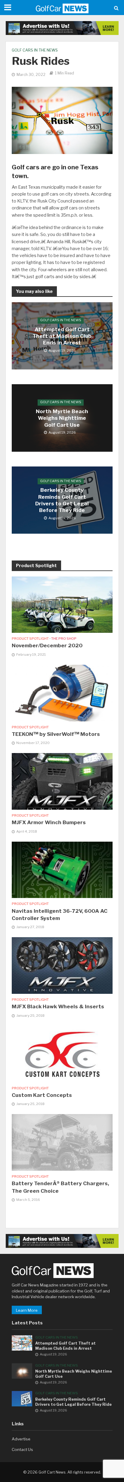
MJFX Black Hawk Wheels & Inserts (58, 1006)
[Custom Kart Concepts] (62, 1053)
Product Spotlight (30, 638)
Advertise (21, 1438)
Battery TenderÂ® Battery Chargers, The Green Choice (60, 1187)
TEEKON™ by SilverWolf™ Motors (56, 734)
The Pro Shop (63, 638)
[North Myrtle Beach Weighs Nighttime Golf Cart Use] (22, 1370)
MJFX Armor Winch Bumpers (49, 822)
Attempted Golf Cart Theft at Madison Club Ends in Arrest (62, 336)
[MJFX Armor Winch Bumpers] (62, 781)
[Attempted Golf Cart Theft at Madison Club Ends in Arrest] (22, 1342)
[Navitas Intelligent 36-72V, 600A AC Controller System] (62, 869)
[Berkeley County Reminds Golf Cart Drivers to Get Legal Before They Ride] (22, 1398)
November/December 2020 (47, 645)
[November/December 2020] (62, 604)
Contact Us (22, 1449)
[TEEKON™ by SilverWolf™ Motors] (62, 692)
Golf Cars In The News (35, 50)
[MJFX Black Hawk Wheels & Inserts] (62, 965)
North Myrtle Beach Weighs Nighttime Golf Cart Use (62, 418)
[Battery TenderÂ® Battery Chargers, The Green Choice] (62, 1142)
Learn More (27, 1310)
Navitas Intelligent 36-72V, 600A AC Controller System (59, 914)
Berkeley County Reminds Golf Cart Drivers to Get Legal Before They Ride (62, 500)
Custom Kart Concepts (42, 1095)
